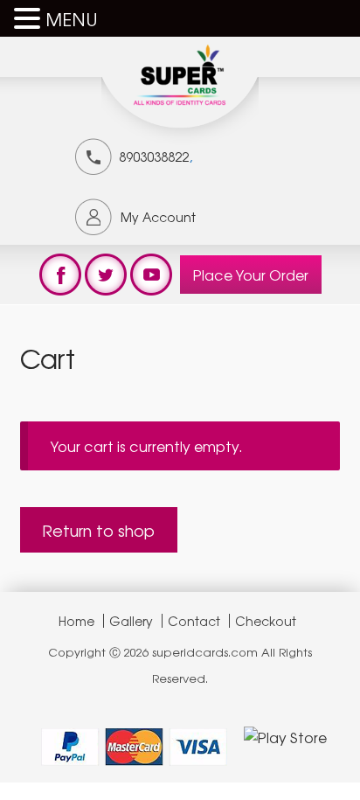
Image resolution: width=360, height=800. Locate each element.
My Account (158, 217)
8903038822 (154, 156)
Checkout (265, 621)
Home (76, 621)
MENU (71, 18)
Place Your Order (250, 274)
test (60, 275)
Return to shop (98, 529)
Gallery (131, 621)
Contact (194, 621)
